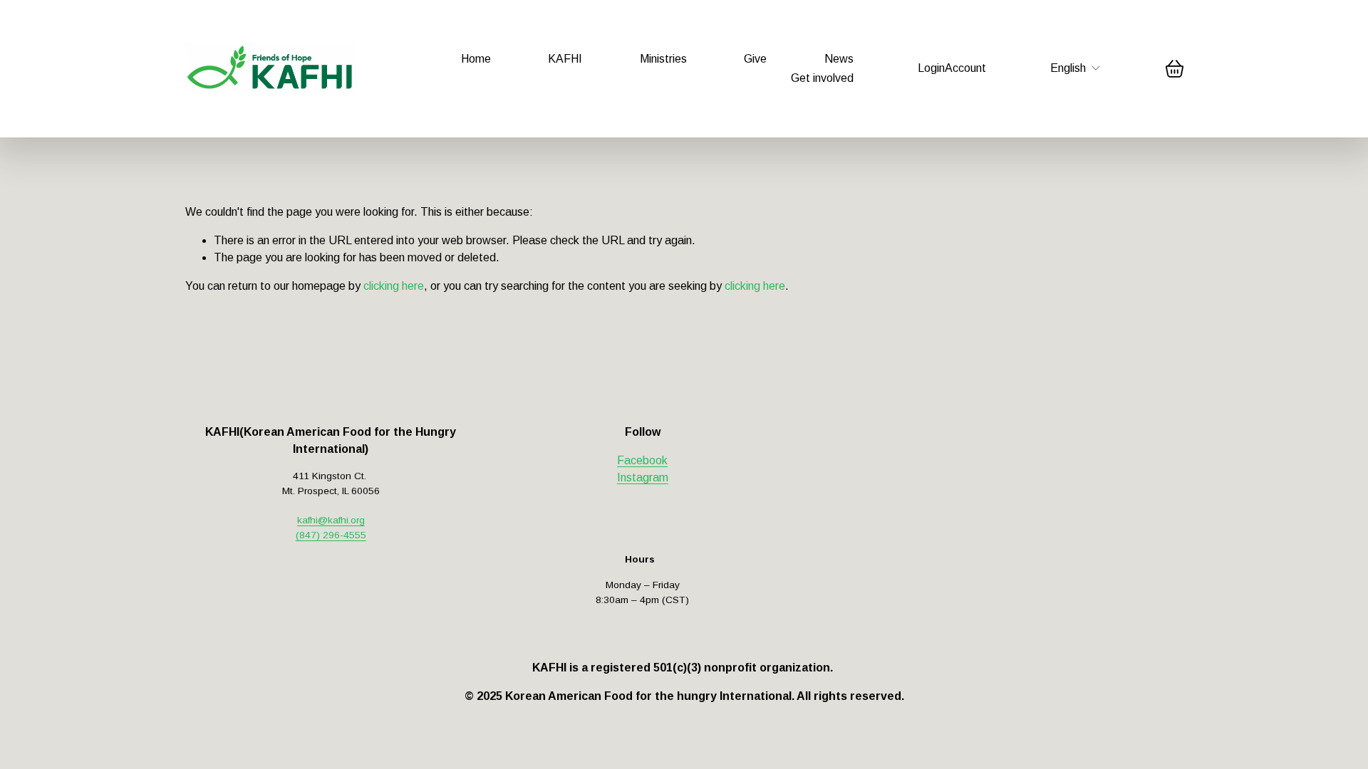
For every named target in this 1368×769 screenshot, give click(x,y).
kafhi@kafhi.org (331, 520)
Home (476, 59)
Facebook (642, 460)
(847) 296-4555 (331, 535)
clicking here (393, 286)
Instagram (642, 477)
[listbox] (1076, 68)
